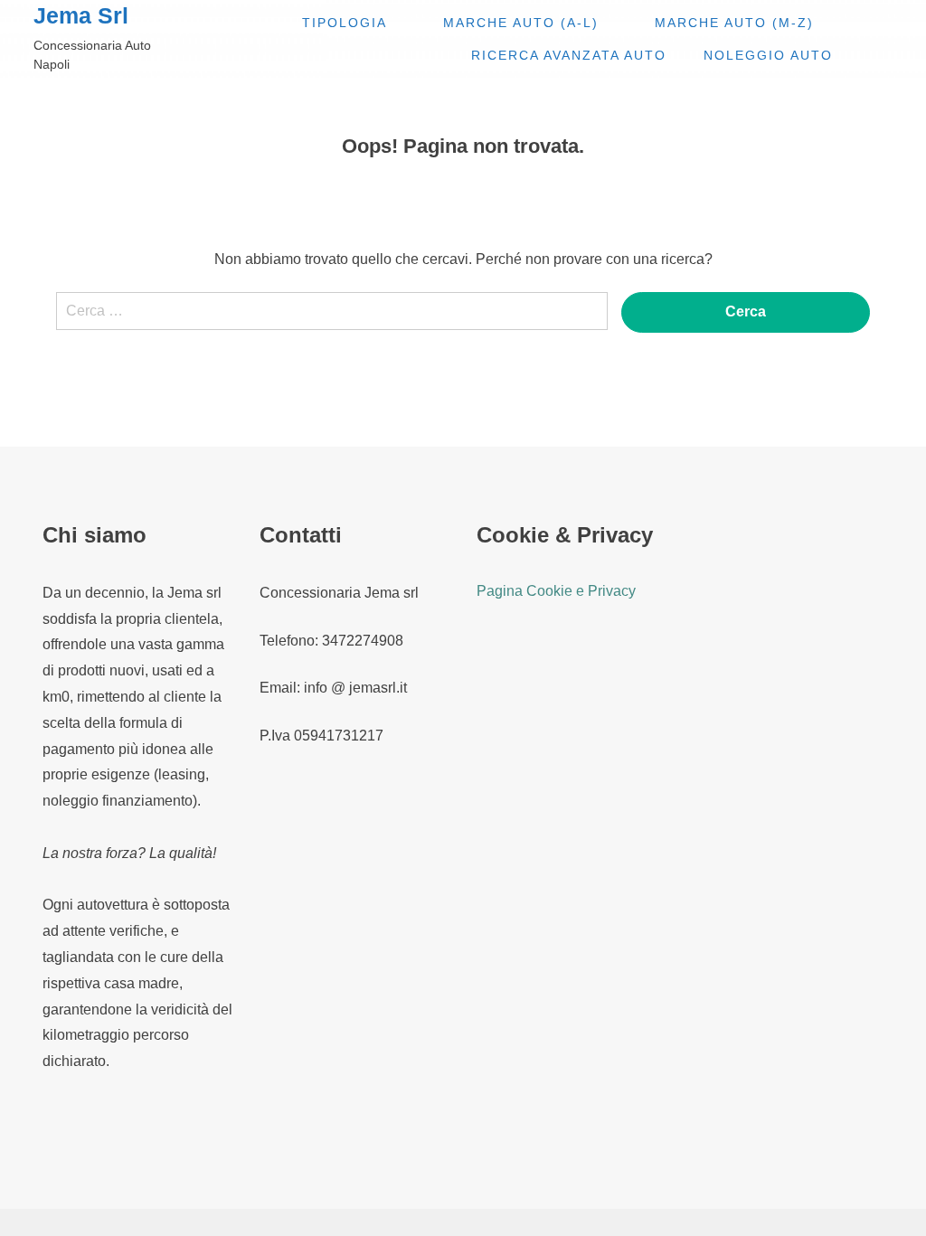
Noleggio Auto (768, 55)
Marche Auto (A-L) (521, 22)
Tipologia (344, 22)
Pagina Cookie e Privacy (556, 591)
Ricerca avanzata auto (568, 55)
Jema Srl (80, 16)
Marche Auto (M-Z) (734, 22)
